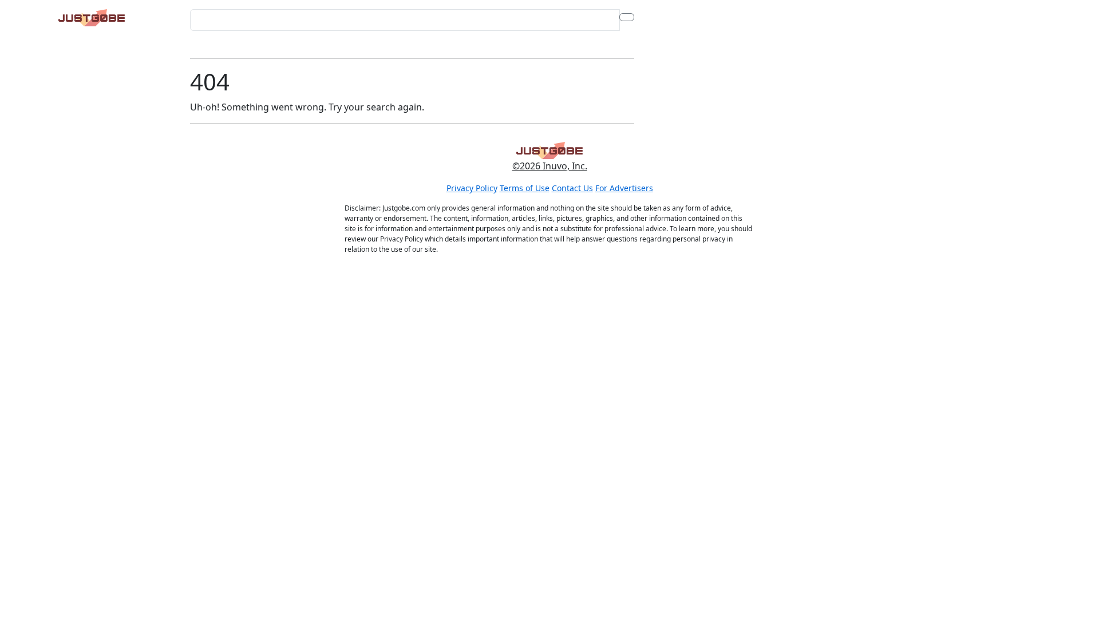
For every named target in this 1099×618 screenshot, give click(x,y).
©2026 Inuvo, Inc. (549, 166)
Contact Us (572, 188)
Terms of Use (525, 188)
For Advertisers (624, 188)
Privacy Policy (471, 188)
